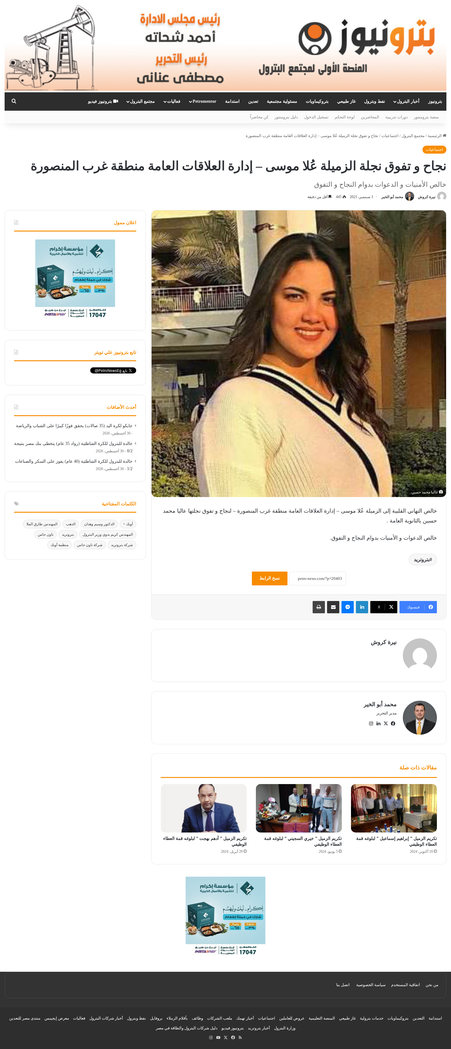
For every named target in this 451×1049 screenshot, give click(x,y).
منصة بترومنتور (426, 117)
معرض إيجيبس (56, 1018)
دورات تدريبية (396, 117)
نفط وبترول (374, 101)
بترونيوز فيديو (100, 101)
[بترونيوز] (225, 46)
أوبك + (128, 524)
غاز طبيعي (346, 101)
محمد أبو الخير (392, 197)
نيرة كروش (426, 197)
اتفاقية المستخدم (405, 984)
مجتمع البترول (142, 101)
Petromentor (204, 101)
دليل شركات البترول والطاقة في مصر (187, 1028)
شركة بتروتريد (122, 545)
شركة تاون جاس (89, 545)
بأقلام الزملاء (177, 1018)
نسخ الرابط (270, 578)
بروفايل (156, 1018)
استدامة (232, 101)
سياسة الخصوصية (371, 984)
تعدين (253, 101)
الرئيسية (435, 135)
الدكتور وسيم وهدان (99, 524)
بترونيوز (435, 101)
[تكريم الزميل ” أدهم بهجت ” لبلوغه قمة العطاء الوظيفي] (204, 808)
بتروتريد (422, 559)
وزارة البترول (284, 1028)
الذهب (70, 524)
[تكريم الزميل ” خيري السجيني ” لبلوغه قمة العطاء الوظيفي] (299, 808)
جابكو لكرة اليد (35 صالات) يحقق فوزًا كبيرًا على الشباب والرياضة (74, 425)
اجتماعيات (390, 135)
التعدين (419, 1018)
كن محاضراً (259, 117)
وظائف (197, 1018)
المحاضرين (370, 117)
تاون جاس (45, 534)
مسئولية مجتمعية (282, 101)
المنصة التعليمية (322, 1018)
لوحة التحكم (345, 117)
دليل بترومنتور (286, 117)
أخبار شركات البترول (106, 1018)
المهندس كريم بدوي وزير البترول (108, 534)
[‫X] (385, 723)
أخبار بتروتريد (259, 1028)
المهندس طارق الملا (41, 524)
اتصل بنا (343, 984)
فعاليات (173, 101)
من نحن (432, 984)
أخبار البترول (408, 101)
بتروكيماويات (317, 101)
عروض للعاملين (292, 1018)
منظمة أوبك (59, 545)
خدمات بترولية (372, 1018)
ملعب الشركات (219, 1018)
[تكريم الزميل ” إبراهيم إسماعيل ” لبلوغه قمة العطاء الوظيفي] (394, 808)
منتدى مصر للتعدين (24, 1018)
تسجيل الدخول (316, 117)
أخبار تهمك (245, 1018)
